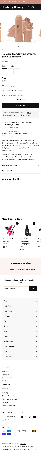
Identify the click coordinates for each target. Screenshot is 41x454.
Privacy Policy (6, 402)
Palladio (5, 61)
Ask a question (8, 171)
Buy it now (20, 105)
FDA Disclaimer (7, 381)
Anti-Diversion (7, 378)
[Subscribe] (33, 288)
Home (4, 50)
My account (6, 384)
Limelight (4, 71)
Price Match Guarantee (9, 399)
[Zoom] (33, 41)
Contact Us (6, 375)
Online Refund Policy (9, 396)
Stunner (17, 71)
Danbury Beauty (12, 7)
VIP (10, 71)
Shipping (4, 95)
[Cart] (32, 7)
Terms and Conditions (9, 405)
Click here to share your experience (20, 269)
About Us (5, 371)
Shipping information (11, 165)
